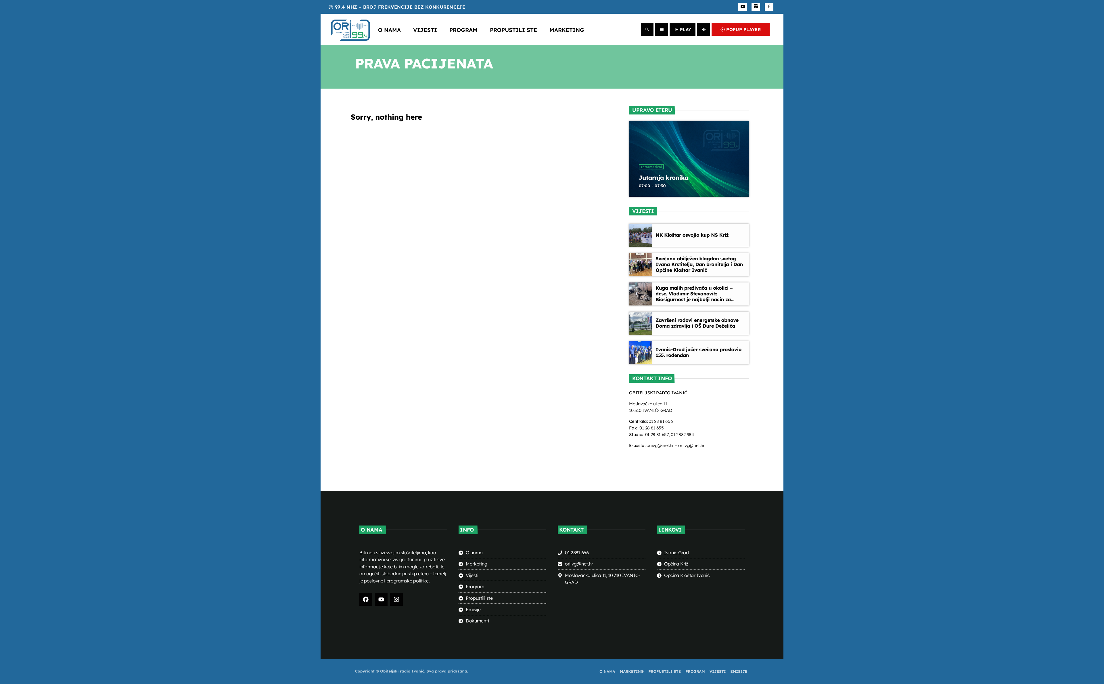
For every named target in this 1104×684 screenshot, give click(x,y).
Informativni (651, 167)
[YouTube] (742, 7)
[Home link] (350, 29)
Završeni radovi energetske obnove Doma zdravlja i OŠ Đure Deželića (697, 323)
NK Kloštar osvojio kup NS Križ (692, 235)
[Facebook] (769, 7)
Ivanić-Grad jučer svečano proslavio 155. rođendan (698, 352)
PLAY (682, 29)
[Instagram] (756, 7)
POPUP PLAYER (740, 29)
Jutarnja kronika (663, 177)
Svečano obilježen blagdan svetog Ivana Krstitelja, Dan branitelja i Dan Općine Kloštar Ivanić (699, 264)
